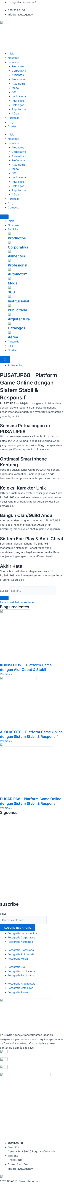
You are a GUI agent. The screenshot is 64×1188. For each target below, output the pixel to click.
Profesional (18, 79)
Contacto (13, 126)
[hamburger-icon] (4, 216)
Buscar (4, 590)
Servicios (13, 62)
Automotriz (18, 83)
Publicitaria (18, 100)
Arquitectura (19, 109)
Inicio (11, 53)
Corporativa (19, 70)
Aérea (15, 113)
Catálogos (18, 105)
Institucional (19, 96)
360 (14, 92)
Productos (18, 66)
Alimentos (18, 75)
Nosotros (13, 57)
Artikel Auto (15, 365)
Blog (10, 122)
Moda (15, 88)
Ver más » (6, 674)
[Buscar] (4, 598)
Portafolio (13, 117)
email (3, 913)
